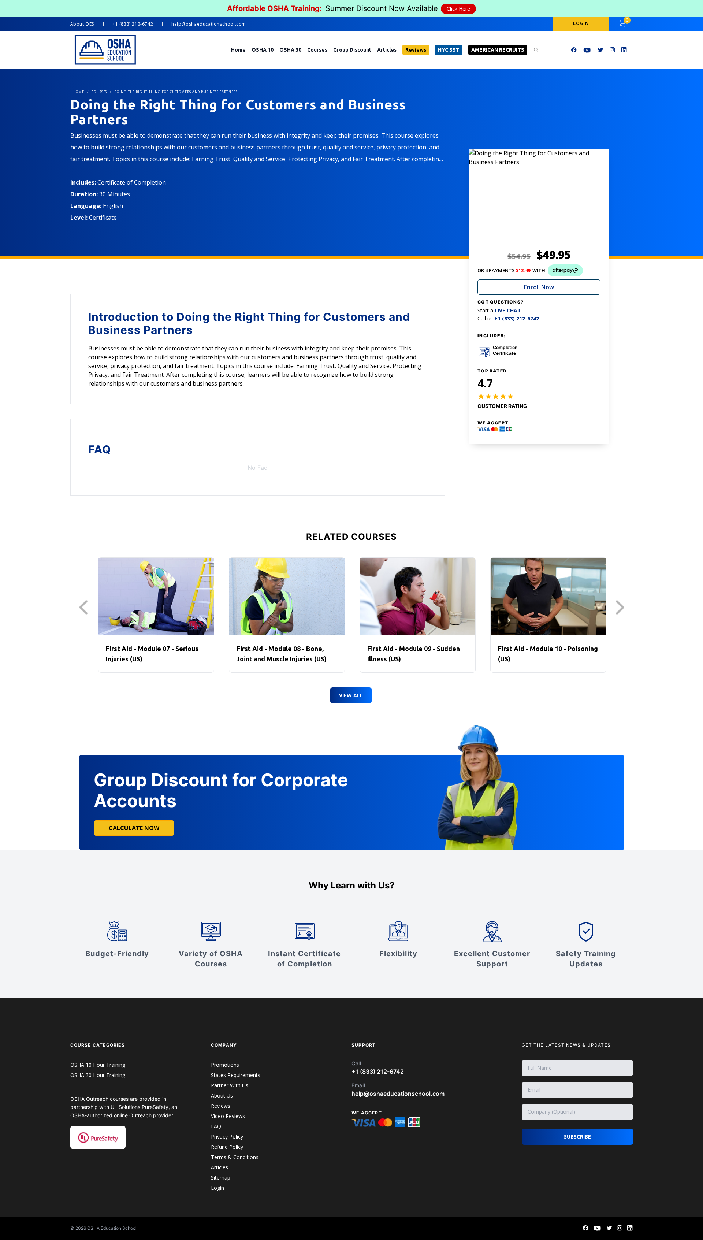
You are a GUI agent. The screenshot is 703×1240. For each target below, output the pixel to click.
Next (622, 607)
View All (351, 695)
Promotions (225, 1064)
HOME (79, 91)
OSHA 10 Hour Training (97, 1064)
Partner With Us (229, 1085)
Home (238, 50)
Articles (387, 50)
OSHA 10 (263, 50)
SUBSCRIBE (577, 1136)
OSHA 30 (290, 50)
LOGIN (581, 23)
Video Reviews (228, 1116)
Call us (508, 318)
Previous (85, 607)
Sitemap (220, 1177)
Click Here (458, 8)
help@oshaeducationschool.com (208, 24)
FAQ (216, 1126)
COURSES (99, 91)
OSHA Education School (112, 1228)
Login (217, 1187)
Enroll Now (539, 287)
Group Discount (352, 50)
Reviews (415, 50)
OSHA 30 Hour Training (97, 1075)
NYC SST (449, 50)
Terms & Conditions (234, 1157)
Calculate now (134, 828)
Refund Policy (227, 1146)
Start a (499, 310)
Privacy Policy (227, 1136)
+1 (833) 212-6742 (132, 24)
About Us (222, 1095)
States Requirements (235, 1075)
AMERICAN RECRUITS (497, 50)
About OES (82, 24)
